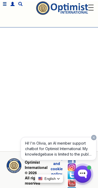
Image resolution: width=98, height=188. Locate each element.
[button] (11, 4)
